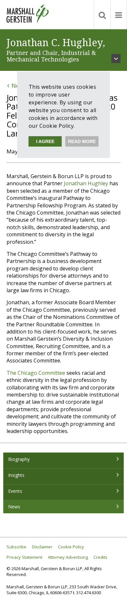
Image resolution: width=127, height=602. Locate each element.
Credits (100, 557)
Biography (19, 459)
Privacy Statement (24, 557)
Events (15, 491)
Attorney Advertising (68, 557)
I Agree (45, 141)
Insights (16, 475)
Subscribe (16, 547)
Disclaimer (42, 547)
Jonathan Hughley (86, 183)
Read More (82, 141)
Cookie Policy (71, 547)
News (14, 507)
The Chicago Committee (36, 372)
